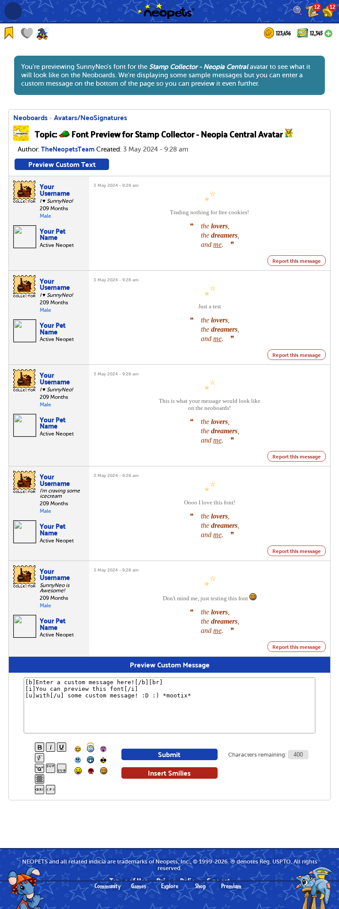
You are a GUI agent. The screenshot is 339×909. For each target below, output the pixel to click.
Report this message (296, 260)
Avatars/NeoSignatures (90, 117)
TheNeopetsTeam (67, 148)
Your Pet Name (53, 233)
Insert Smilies (169, 773)
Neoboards (30, 117)
